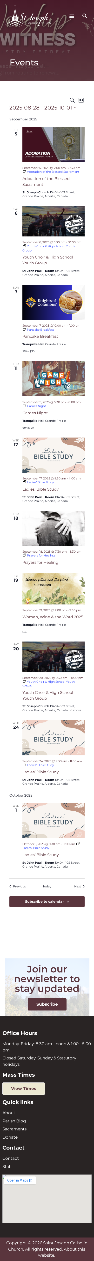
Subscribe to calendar (44, 901)
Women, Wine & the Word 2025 (52, 617)
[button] (72, 16)
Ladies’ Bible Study (40, 489)
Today (47, 886)
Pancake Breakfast (40, 336)
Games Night (35, 413)
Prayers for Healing (40, 562)
